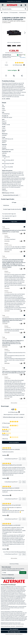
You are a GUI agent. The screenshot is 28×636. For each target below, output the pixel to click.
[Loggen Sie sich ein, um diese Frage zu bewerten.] (21, 233)
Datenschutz (11, 574)
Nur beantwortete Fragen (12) (9, 213)
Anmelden (22, 572)
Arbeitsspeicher (22, 12)
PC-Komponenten (14, 12)
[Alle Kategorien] (2, 4)
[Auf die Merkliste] (6, 75)
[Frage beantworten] (24, 227)
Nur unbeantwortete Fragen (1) (9, 216)
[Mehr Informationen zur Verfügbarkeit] (18, 70)
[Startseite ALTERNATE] (12, 5)
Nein (24, 458)
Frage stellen (14, 221)
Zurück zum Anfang (14, 563)
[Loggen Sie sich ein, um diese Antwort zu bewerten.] (21, 241)
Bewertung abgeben (14, 442)
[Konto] (21, 5)
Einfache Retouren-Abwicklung (14, 1)
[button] (3, 32)
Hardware (6, 12)
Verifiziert (4, 455)
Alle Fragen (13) (5, 218)
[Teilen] (21, 75)
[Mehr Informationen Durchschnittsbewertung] (24, 64)
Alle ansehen (14, 402)
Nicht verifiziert (5, 495)
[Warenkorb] (25, 5)
